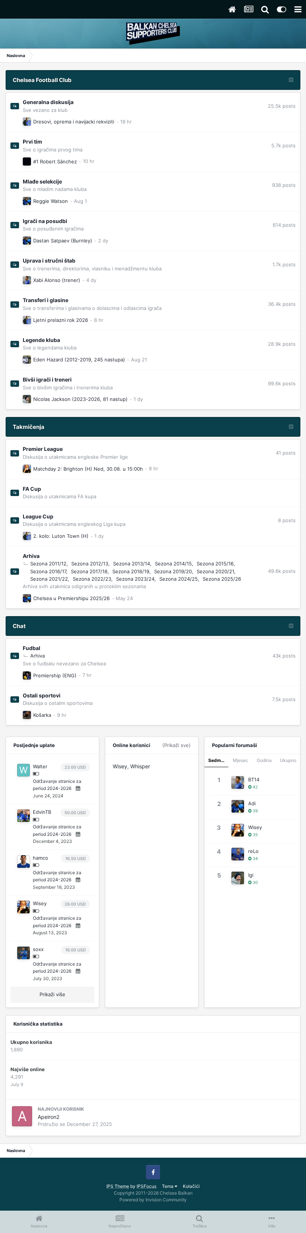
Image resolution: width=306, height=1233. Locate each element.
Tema (168, 1186)
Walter (40, 766)
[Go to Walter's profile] (23, 770)
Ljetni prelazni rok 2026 (60, 320)
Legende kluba (41, 340)
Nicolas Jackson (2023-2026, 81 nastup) (80, 399)
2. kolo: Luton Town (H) (60, 536)
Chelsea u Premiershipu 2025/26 (71, 598)
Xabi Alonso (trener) (56, 280)
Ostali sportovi (41, 695)
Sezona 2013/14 (131, 564)
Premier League (43, 449)
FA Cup (32, 489)
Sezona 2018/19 (130, 571)
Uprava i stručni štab (49, 260)
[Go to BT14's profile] (27, 280)
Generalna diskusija (48, 102)
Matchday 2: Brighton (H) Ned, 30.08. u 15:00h (88, 469)
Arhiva (31, 556)
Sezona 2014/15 (173, 564)
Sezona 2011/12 (48, 564)
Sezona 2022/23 (92, 579)
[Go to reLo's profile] (237, 854)
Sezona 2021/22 (49, 579)
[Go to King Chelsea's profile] (27, 675)
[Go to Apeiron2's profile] (22, 1116)
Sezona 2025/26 (222, 579)
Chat (19, 626)
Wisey (40, 903)
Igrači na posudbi (45, 221)
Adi (252, 803)
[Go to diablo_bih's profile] (27, 359)
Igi (250, 875)
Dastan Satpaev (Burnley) (62, 241)
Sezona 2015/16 (215, 564)
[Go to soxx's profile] (23, 953)
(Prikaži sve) (176, 745)
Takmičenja (28, 426)
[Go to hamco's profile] (23, 861)
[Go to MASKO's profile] (27, 715)
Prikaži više (52, 994)
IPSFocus (146, 1186)
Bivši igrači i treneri (47, 379)
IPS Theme (117, 1186)
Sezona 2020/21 (215, 571)
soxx (38, 949)
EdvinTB (42, 812)
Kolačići (191, 1186)
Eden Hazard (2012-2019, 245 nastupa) (79, 360)
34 (255, 858)
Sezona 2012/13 (89, 564)
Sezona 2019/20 (173, 571)
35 (255, 834)
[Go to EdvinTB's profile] (23, 815)
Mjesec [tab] (240, 760)
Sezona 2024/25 (178, 579)
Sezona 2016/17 (48, 571)
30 (255, 882)
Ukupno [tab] (288, 760)
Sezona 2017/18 (89, 571)
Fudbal (31, 648)
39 (255, 810)
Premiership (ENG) (54, 675)
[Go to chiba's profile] (27, 121)
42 (255, 787)
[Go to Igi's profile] (27, 399)
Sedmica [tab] (217, 760)
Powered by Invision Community (153, 1199)
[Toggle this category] (291, 80)
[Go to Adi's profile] (27, 201)
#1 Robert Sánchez (55, 161)
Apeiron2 (48, 1117)
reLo (253, 851)
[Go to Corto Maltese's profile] (27, 161)
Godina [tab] (264, 760)
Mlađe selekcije (42, 181)
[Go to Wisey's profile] (27, 469)
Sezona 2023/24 (135, 579)
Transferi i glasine (45, 300)
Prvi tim (32, 141)
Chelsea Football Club (42, 80)
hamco (40, 858)
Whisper (140, 766)
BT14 (253, 779)
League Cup (38, 516)
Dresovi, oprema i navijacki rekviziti (73, 122)
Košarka (42, 715)
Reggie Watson (50, 201)
